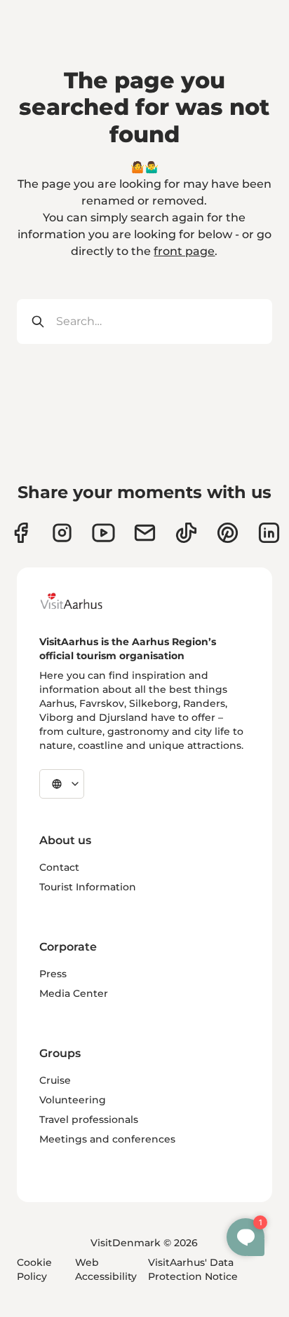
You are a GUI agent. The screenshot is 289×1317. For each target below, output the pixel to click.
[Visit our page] (62, 532)
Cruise (55, 1080)
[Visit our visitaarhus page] (20, 532)
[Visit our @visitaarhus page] (186, 532)
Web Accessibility (106, 1269)
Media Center (73, 993)
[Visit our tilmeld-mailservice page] (145, 532)
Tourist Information (87, 887)
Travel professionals (88, 1119)
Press (53, 973)
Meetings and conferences (107, 1139)
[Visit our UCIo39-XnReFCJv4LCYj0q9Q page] (103, 532)
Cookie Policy (34, 1269)
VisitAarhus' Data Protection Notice (193, 1269)
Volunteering (72, 1100)
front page (184, 251)
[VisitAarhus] (82, 601)
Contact (59, 867)
